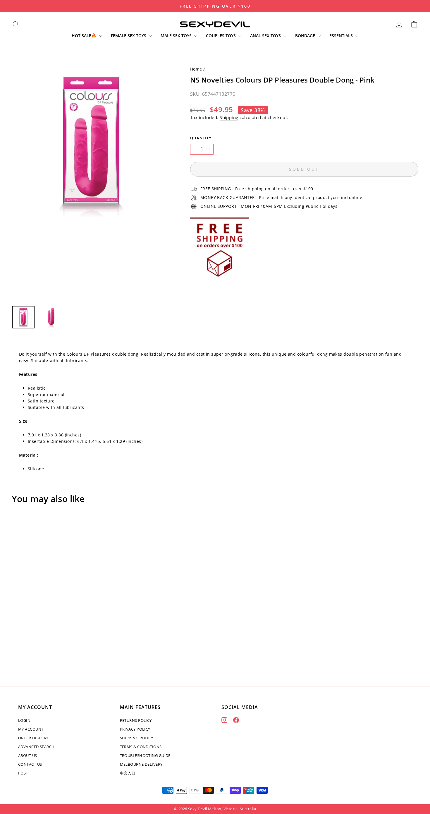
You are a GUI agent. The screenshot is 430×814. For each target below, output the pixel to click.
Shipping (229, 117)
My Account (31, 729)
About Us (27, 755)
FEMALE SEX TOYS (129, 35)
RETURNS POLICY (136, 720)
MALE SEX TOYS (177, 35)
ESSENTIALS (341, 35)
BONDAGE (305, 35)
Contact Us (30, 764)
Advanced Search (36, 746)
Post (23, 773)
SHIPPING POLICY (136, 738)
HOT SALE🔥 (85, 35)
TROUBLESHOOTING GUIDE (145, 755)
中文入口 (128, 773)
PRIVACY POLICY (135, 729)
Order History (33, 738)
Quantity (200, 138)
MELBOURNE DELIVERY (141, 764)
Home (196, 69)
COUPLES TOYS (221, 35)
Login (24, 720)
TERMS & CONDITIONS (141, 746)
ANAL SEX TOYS (266, 35)
